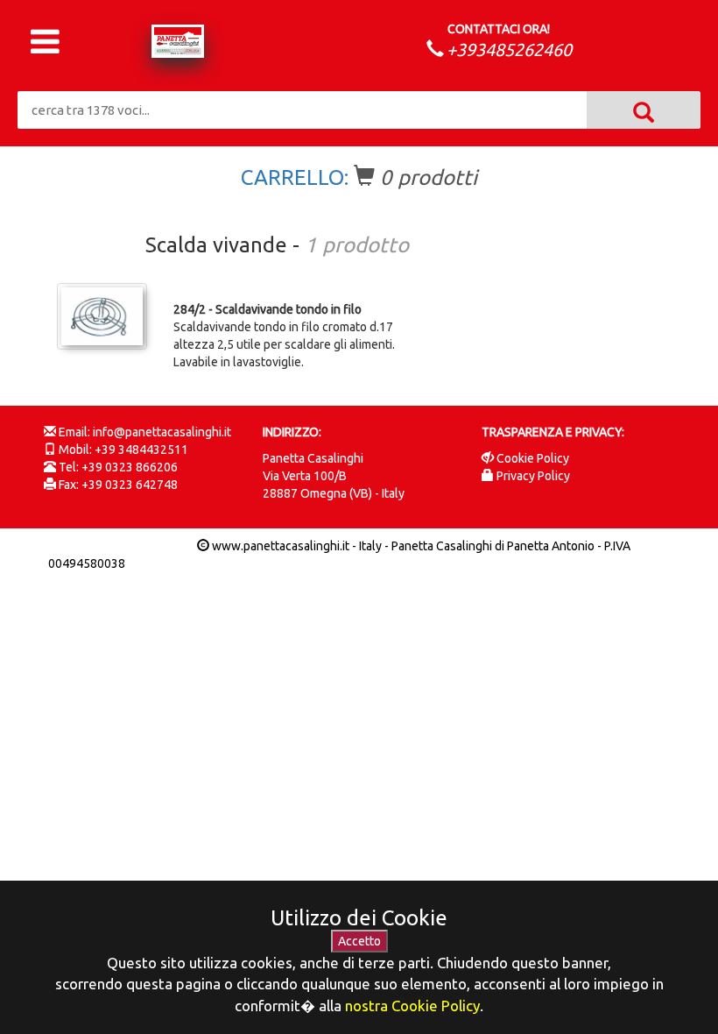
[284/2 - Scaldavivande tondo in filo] (102, 316)
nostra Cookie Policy (412, 1005)
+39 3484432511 (141, 450)
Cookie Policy (532, 458)
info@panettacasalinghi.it (162, 432)
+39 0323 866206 (129, 467)
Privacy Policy (533, 476)
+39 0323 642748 (129, 485)
